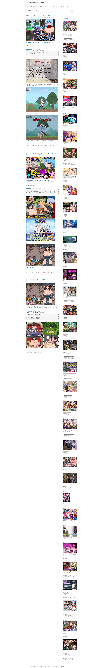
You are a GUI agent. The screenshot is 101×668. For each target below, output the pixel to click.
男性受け (56, 351)
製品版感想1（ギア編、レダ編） (69, 353)
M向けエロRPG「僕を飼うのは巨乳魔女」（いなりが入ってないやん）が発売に (41, 279)
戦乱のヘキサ (62, 6)
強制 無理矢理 (52, 145)
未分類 (30, 351)
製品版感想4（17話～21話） (68, 38)
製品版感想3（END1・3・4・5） (69, 249)
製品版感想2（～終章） (67, 232)
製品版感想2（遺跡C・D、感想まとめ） (70, 576)
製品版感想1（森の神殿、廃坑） (69, 615)
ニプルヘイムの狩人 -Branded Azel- (68, 468)
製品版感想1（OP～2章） (68, 395)
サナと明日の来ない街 (47, 6)
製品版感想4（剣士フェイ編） (68, 357)
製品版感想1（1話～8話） (68, 34)
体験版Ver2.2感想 (66, 593)
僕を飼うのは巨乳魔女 (30, 267)
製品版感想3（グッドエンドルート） (69, 597)
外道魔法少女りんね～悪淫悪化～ (68, 520)
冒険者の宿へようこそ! (66, 315)
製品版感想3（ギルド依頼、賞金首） (69, 164)
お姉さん (42, 351)
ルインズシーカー (65, 159)
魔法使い (28, 352)
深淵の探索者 (40, 6)
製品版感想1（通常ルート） (68, 414)
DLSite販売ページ (29, 49)
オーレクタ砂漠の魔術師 (67, 572)
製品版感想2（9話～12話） (68, 35)
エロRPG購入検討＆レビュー (35, 2)
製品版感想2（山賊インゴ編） (68, 354)
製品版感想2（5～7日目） (68, 378)
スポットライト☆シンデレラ (67, 537)
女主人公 (33, 145)
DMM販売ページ (28, 50)
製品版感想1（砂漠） (67, 654)
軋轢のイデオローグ (55, 6)
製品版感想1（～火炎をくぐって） (69, 487)
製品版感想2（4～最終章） (68, 163)
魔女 (26, 352)
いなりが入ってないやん (43, 145)
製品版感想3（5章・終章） (68, 397)
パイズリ (45, 351)
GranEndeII (65, 297)
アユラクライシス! (66, 280)
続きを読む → (28, 143)
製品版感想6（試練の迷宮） (68, 660)
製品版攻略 (65, 128)
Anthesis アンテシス (66, 451)
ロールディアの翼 (65, 244)
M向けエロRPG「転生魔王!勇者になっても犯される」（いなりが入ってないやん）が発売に (42, 154)
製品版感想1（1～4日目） (68, 376)
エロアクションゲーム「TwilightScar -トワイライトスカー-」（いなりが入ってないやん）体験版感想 (41, 16)
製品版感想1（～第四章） (68, 231)
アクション (30, 145)
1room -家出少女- (65, 263)
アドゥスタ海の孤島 (66, 125)
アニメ (39, 145)
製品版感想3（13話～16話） (68, 36)
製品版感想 (65, 57)
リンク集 (68, 6)
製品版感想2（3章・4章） (68, 396)
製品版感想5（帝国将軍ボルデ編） (69, 358)
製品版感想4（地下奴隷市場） (68, 658)
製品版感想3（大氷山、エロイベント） (70, 618)
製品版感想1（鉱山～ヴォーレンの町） (70, 594)
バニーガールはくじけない (67, 392)
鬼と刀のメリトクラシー (67, 412)
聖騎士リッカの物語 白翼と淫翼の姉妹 (69, 31)
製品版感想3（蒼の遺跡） (68, 657)
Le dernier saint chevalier (67, 142)
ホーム (27, 6)
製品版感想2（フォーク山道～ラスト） (70, 301)
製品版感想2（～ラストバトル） (69, 488)
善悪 (63, 503)
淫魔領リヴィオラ (65, 592)
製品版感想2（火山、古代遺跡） (69, 616)
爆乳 (54, 351)
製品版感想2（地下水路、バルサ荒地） (70, 655)
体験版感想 (65, 33)
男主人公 (30, 272)
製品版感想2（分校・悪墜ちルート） (69, 415)
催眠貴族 (64, 633)
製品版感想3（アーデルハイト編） (69, 356)
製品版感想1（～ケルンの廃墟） (69, 300)
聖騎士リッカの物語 (33, 6)
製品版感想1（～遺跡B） (67, 575)
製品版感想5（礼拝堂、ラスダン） (69, 659)
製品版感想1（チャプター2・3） (69, 434)
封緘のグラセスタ (65, 228)
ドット (49, 145)
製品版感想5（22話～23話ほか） (69, 39)
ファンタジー (49, 351)
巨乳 (52, 351)
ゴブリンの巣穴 (65, 90)
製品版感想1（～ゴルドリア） (68, 246)
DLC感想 (65, 216)
